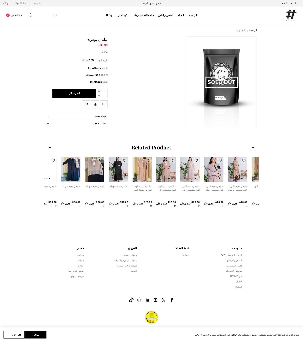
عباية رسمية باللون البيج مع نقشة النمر (152, 188)
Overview (100, 116)
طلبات (81, 260)
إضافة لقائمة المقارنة (95, 104)
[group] (247, 169)
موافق (36, 334)
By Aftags (96, 82)
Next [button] (49, 147)
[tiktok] (131, 299)
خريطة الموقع (77, 276)
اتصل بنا (185, 255)
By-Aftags (94, 68)
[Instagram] (155, 299)
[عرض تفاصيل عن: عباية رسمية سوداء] (80, 169)
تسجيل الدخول (21, 3)
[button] (251, 178)
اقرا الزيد (16, 334)
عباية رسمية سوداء (128, 186)
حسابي (80, 255)
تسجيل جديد (39, 3)
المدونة (238, 286)
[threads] (139, 299)
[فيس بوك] (171, 299)
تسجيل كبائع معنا (76, 271)
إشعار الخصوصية (234, 265)
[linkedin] (147, 299)
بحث (30, 15)
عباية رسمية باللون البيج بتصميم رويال (224, 188)
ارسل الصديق (86, 104)
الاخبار (239, 281)
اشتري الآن (74, 93)
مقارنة (253, 173)
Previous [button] (253, 147)
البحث (134, 271)
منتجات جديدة (130, 255)
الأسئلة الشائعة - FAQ (231, 255)
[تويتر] (163, 300)
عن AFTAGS (236, 276)
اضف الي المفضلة (104, 104)
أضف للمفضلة (253, 160)
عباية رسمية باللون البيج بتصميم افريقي (247, 188)
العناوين (80, 265)
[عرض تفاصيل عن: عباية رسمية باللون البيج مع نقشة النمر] (151, 169)
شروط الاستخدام (234, 271)
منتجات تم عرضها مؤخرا (125, 260)
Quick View (253, 167)
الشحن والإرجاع (234, 260)
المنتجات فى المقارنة (127, 265)
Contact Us (99, 123)
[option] (247, 182)
